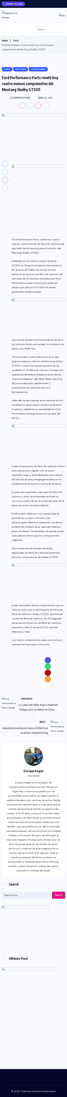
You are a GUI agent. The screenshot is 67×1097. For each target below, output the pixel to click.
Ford (15, 40)
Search (58, 895)
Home (5, 40)
